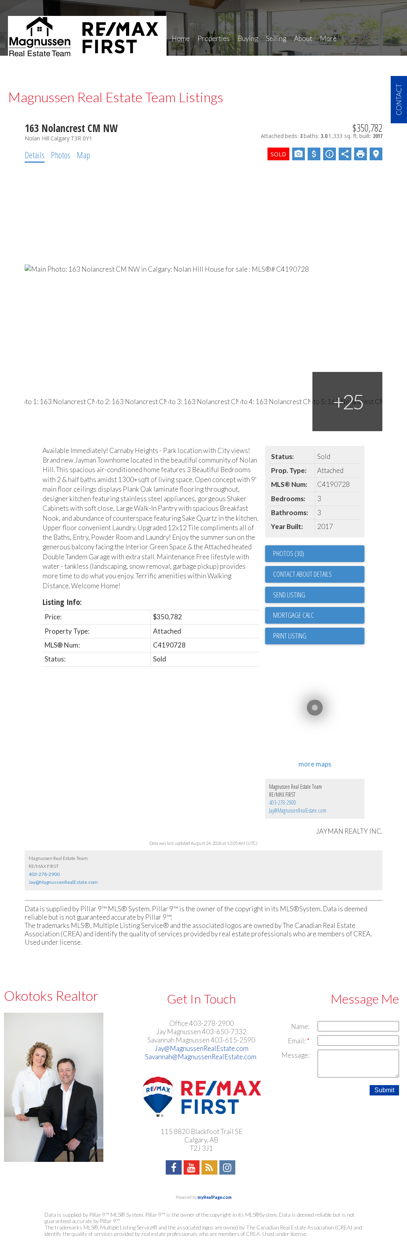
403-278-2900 (282, 802)
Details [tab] (35, 155)
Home (181, 38)
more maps (314, 764)
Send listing (289, 594)
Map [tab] (83, 155)
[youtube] (193, 1168)
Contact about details (302, 574)
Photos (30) (288, 553)
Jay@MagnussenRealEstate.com (297, 810)
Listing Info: (62, 602)
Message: (295, 1055)
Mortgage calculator (318, 615)
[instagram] (228, 1168)
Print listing (289, 635)
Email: (297, 1041)
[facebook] (175, 1168)
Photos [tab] (60, 155)
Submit (384, 1090)
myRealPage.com (215, 1197)
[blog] (210, 1168)
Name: (300, 1026)
